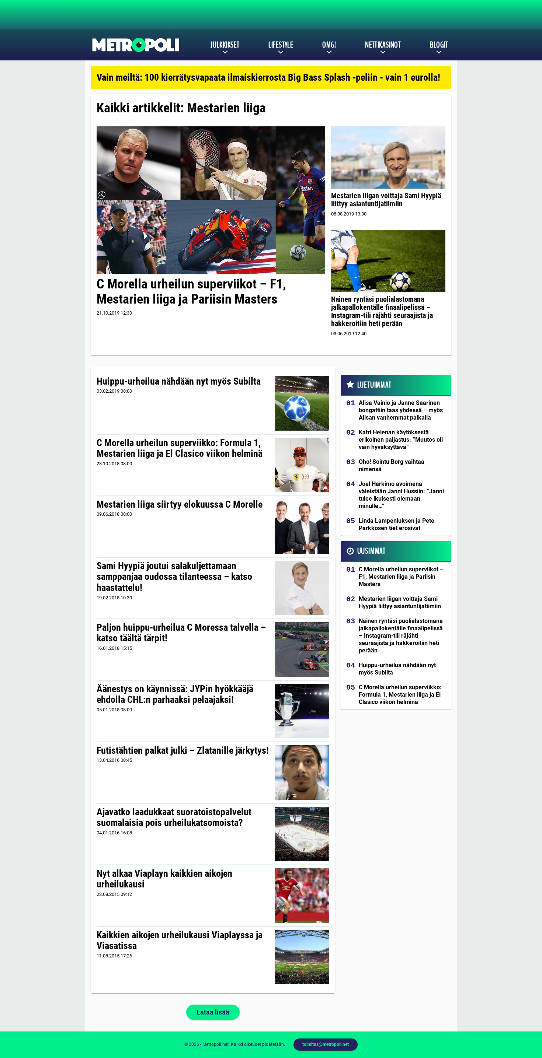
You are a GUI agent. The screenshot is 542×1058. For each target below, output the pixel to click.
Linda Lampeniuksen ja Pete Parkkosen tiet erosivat (396, 524)
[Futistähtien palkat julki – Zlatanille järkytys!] (302, 772)
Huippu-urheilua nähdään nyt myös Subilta (179, 381)
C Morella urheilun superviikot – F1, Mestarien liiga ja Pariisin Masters (191, 291)
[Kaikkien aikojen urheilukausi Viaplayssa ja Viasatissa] (302, 957)
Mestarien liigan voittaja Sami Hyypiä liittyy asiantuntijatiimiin (386, 199)
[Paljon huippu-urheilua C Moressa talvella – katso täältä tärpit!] (302, 649)
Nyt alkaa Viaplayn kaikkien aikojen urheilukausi (164, 879)
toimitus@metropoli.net (325, 1044)
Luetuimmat (374, 384)
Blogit (439, 44)
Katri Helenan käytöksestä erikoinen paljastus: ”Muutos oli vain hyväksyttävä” (401, 440)
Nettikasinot (383, 44)
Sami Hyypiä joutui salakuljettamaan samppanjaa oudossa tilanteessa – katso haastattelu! (174, 576)
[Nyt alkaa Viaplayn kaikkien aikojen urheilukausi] (301, 895)
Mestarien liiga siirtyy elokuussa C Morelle (180, 504)
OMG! (329, 44)
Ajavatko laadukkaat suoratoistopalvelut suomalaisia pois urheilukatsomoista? (174, 817)
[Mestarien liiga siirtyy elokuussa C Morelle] (302, 526)
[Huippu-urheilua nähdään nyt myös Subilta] (302, 403)
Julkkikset (225, 44)
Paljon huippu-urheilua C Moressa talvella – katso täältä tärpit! (181, 633)
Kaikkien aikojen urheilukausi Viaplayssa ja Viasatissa (180, 940)
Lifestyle (280, 44)
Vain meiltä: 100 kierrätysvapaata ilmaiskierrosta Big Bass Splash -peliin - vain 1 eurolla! (268, 77)
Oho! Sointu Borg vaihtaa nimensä (391, 465)
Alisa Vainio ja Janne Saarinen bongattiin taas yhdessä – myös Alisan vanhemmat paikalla (401, 410)
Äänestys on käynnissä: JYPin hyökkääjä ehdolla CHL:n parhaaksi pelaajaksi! (175, 694)
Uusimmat (371, 551)
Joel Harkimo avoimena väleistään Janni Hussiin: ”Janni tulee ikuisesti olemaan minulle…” (401, 494)
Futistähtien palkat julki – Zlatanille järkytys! (183, 750)
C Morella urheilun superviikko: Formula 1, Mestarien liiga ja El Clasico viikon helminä (180, 448)
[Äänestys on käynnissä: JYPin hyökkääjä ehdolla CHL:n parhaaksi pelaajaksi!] (302, 711)
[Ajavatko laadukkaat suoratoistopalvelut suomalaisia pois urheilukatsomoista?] (302, 834)
